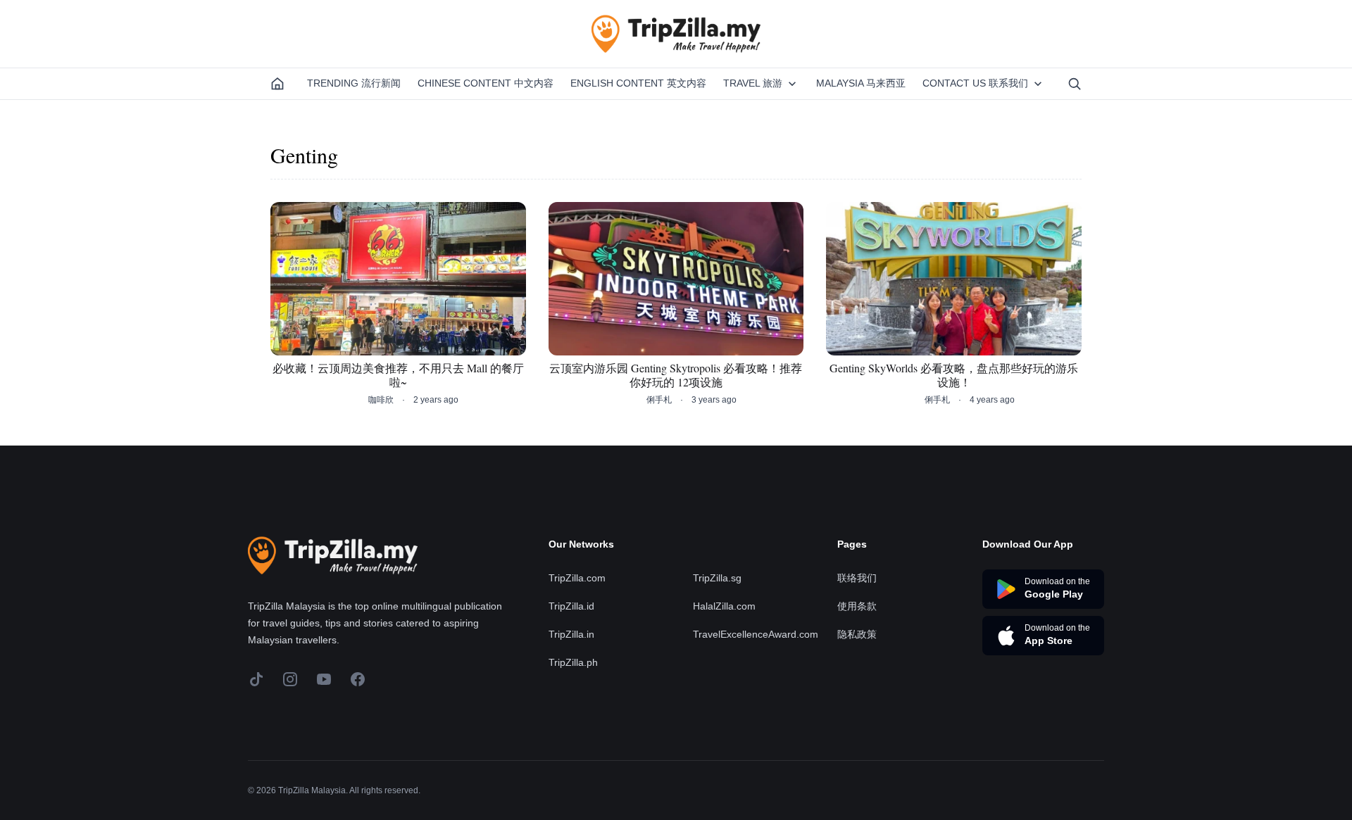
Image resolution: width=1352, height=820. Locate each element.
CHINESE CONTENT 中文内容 (485, 83)
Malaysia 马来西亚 (861, 83)
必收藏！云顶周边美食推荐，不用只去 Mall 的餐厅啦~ (398, 375)
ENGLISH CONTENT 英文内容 (638, 83)
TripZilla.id (571, 606)
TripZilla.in (571, 634)
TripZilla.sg (717, 578)
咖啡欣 (381, 400)
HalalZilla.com (724, 606)
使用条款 (857, 606)
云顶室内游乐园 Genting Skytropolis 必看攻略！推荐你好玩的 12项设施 (675, 375)
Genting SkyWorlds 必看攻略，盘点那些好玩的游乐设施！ (954, 375)
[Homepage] (277, 83)
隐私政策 (857, 634)
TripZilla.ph (573, 662)
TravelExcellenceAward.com (755, 634)
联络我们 (857, 578)
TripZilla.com (577, 578)
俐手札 (659, 400)
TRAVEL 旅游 (752, 83)
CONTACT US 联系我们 (975, 83)
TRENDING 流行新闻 (354, 83)
